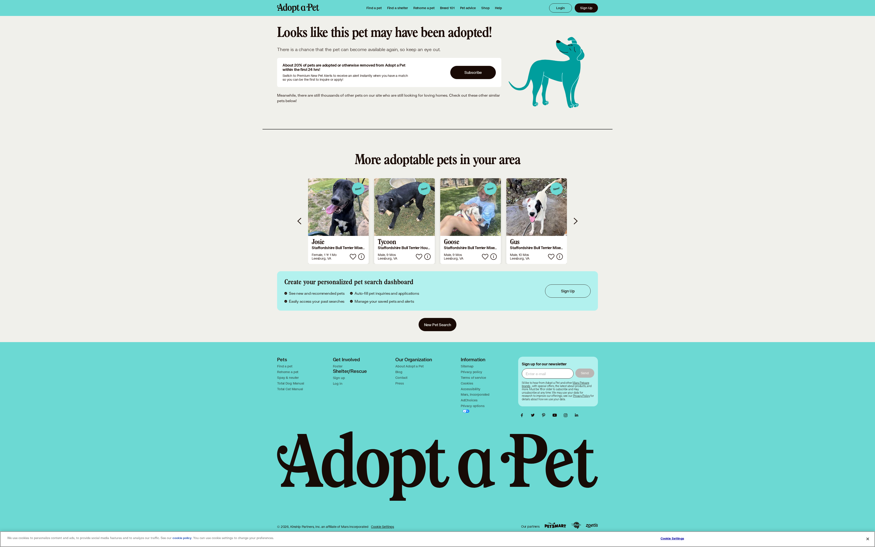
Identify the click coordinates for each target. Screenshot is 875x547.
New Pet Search (437, 325)
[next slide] (575, 221)
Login (560, 8)
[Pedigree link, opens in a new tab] (576, 525)
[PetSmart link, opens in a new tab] (555, 525)
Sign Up (586, 8)
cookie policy (182, 538)
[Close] (868, 539)
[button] (338, 221)
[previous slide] (299, 221)
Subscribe (473, 72)
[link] (424, 8)
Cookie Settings (382, 527)
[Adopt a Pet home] (298, 8)
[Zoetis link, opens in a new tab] (592, 525)
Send (585, 373)
